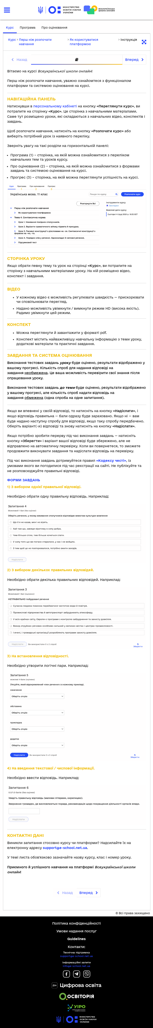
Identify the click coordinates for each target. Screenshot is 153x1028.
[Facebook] (66, 976)
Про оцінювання (54, 27)
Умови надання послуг (76, 931)
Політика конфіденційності (76, 923)
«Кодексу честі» (111, 460)
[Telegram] (76, 976)
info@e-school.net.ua (76, 966)
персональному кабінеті (55, 106)
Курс (10, 27)
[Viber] (86, 976)
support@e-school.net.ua (76, 956)
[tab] (76, 60)
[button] (7, 10)
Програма (27, 27)
